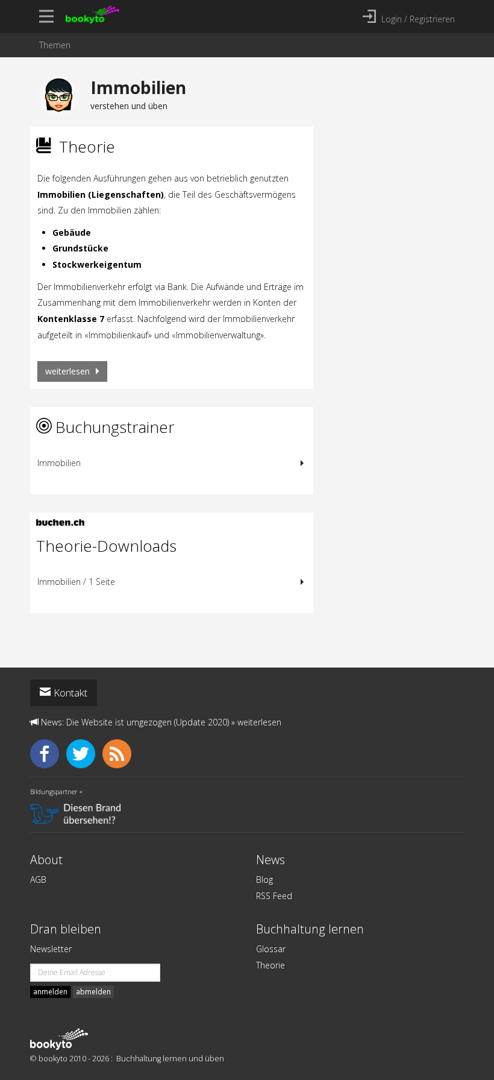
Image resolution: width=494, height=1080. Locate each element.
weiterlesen (68, 371)
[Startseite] (59, 1038)
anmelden (50, 992)
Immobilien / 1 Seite (76, 581)
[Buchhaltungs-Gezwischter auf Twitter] (84, 752)
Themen (54, 45)
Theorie (270, 965)
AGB (38, 879)
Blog (264, 879)
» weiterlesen (256, 722)
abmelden (93, 992)
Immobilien (59, 463)
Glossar (271, 949)
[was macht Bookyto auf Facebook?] (48, 752)
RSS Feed (274, 896)
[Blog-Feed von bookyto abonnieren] (119, 752)
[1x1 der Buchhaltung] (57, 518)
